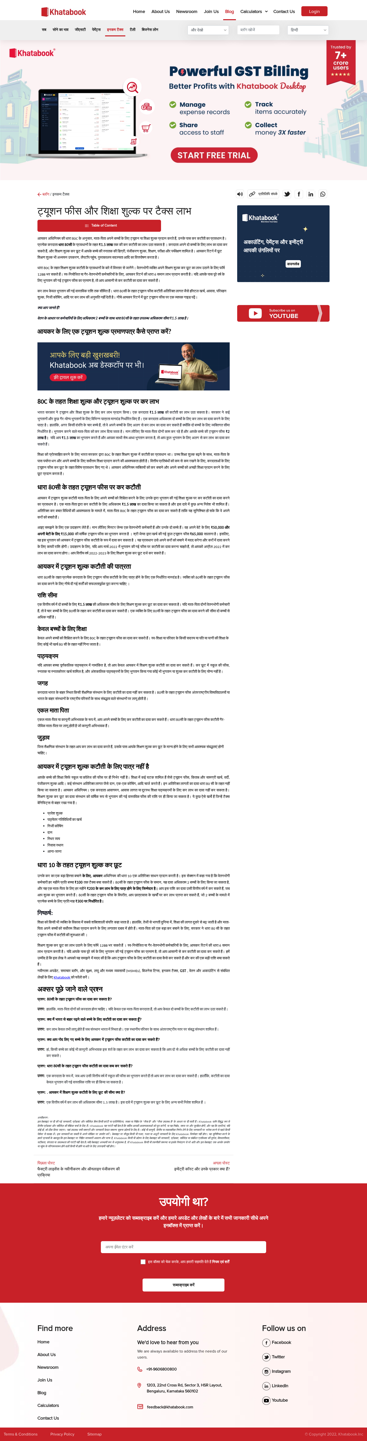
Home (140, 11)
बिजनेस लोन (150, 29)
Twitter (278, 1357)
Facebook (281, 1342)
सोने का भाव (60, 29)
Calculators (251, 11)
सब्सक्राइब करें (183, 1285)
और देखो (197, 30)
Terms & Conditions (20, 1434)
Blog (229, 11)
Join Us (211, 11)
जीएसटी (80, 29)
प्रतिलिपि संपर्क (262, 193)
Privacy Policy (62, 1434)
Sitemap (94, 1434)
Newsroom (186, 11)
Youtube (279, 1400)
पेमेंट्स (96, 29)
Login (314, 11)
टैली (132, 29)
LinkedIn (279, 1385)
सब (44, 29)
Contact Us (284, 11)
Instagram (281, 1371)
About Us (161, 11)
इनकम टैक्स (115, 29)
